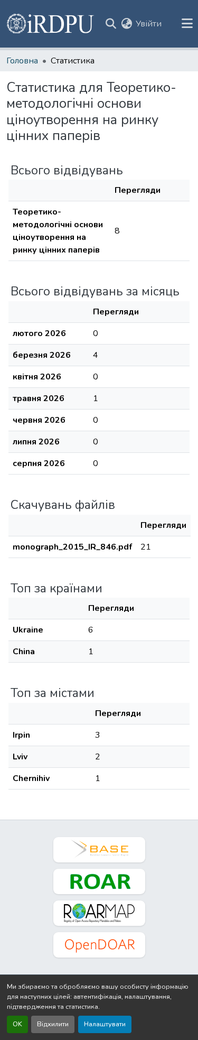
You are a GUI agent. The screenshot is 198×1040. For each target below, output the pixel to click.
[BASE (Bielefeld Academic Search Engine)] (99, 849)
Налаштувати (105, 1024)
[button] (51, 23)
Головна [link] (22, 61)
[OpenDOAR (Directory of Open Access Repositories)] (99, 945)
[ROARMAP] (99, 913)
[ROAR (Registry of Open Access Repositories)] (99, 881)
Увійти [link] (149, 24)
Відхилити (53, 1024)
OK (17, 1024)
